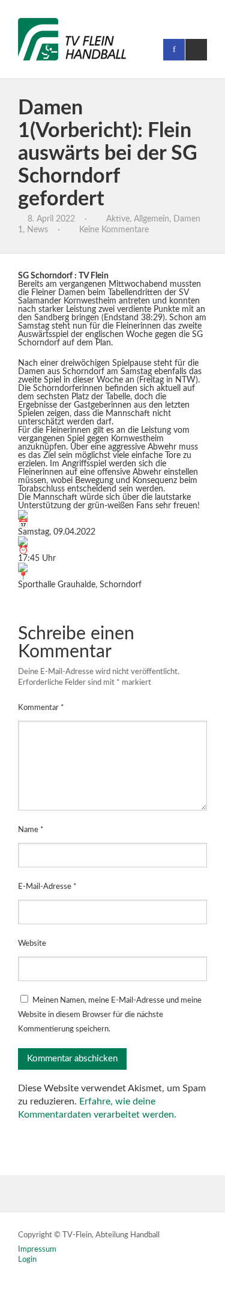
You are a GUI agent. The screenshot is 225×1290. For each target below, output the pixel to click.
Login (27, 1260)
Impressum (37, 1249)
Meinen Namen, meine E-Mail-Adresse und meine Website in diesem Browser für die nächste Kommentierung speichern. (110, 1015)
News (37, 230)
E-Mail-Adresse (47, 887)
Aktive (118, 219)
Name (31, 830)
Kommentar (41, 708)
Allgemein (151, 219)
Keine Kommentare (114, 230)
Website (32, 944)
